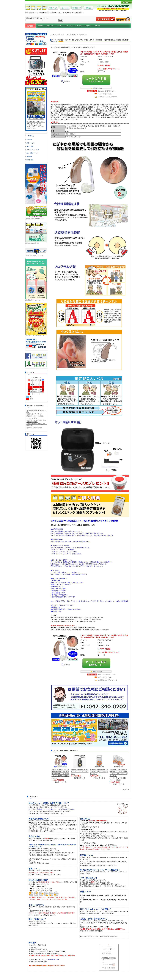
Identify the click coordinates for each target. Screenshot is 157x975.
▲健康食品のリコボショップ (34, 300)
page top (126, 789)
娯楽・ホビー (30, 143)
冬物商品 (97, 25)
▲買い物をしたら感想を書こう (34, 335)
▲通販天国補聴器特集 (32, 243)
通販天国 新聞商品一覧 (34, 427)
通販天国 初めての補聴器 (34, 416)
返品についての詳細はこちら (107, 91)
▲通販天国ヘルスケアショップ (34, 255)
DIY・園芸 (79, 25)
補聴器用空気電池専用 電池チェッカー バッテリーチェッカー (79, 772)
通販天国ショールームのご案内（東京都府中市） (36, 421)
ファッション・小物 (32, 150)
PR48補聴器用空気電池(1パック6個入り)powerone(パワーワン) (99, 772)
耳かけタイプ (83, 35)
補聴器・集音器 (71, 35)
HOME (53, 35)
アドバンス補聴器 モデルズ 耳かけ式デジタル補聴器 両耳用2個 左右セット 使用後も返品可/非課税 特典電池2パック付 (60, 774)
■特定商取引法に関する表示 (108, 936)
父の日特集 (29, 160)
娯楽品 (59, 25)
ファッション (69, 25)
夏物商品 (88, 25)
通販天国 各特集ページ (35, 405)
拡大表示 (67, 81)
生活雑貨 (40, 25)
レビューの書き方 (32, 418)
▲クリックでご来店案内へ (36, 119)
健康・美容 (50, 25)
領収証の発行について (118, 872)
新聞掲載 (30, 26)
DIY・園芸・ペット (32, 153)
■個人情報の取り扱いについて (89, 936)
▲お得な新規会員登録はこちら (34, 219)
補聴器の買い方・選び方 (34, 414)
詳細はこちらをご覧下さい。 (38, 921)
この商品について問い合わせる (107, 96)
